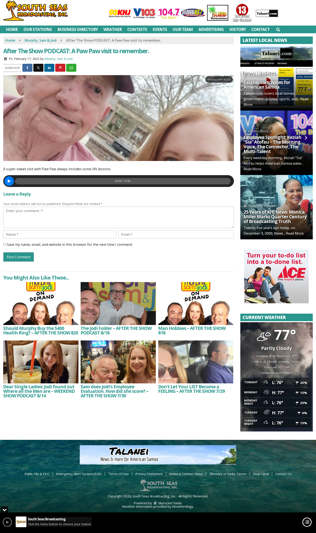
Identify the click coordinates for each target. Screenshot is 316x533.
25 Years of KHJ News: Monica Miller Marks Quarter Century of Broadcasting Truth (275, 216)
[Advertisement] (276, 276)
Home (12, 29)
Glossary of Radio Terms (227, 474)
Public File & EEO (37, 474)
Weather (112, 29)
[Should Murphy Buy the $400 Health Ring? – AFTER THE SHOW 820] (40, 303)
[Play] (9, 181)
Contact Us (283, 474)
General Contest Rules (186, 474)
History (237, 29)
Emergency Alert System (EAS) (78, 474)
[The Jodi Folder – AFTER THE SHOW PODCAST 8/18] (118, 303)
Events (160, 29)
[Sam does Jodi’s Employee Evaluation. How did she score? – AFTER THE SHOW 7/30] (118, 361)
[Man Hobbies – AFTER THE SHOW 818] (195, 303)
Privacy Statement (149, 474)
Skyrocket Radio (169, 503)
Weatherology (182, 506)
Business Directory (77, 29)
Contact (260, 29)
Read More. (253, 169)
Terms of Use (118, 474)
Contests (137, 29)
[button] (278, 29)
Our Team (183, 29)
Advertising (211, 29)
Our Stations (37, 29)
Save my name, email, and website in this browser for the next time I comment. (70, 244)
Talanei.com (253, 93)
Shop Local (261, 474)
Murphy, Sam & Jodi (58, 59)
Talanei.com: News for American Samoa (267, 84)
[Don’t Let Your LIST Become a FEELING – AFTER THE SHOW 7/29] (195, 361)
